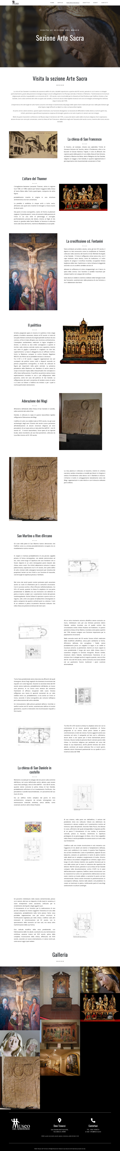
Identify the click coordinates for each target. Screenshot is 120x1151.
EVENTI (95, 2)
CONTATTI (104, 2)
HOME (52, 2)
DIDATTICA (86, 2)
